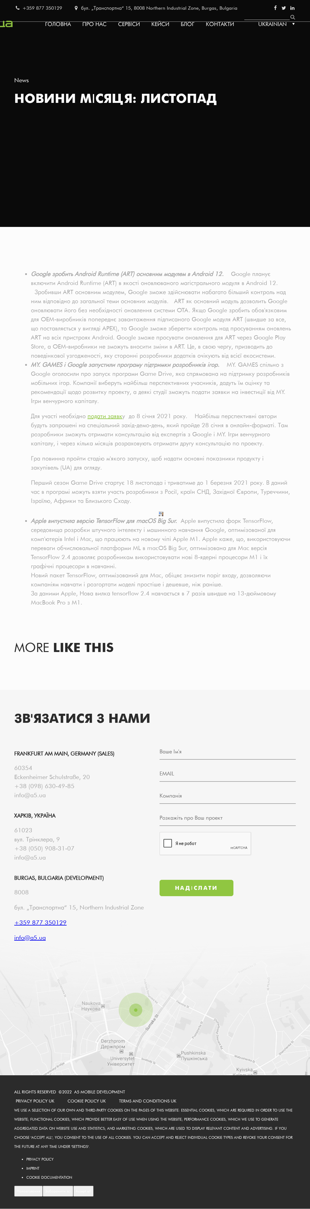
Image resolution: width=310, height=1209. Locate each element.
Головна (58, 24)
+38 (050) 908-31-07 (44, 848)
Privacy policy (40, 1159)
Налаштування (28, 1191)
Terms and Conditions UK (147, 1101)
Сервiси (129, 24)
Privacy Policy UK (35, 1101)
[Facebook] (275, 8)
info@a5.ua (30, 795)
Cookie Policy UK (87, 1101)
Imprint (32, 1168)
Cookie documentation (49, 1177)
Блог (187, 24)
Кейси (160, 24)
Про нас (94, 24)
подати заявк (104, 416)
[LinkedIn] (292, 8)
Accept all (83, 1191)
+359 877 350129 (41, 8)
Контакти (220, 24)
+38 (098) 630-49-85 (44, 786)
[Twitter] (283, 8)
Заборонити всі (58, 1191)
